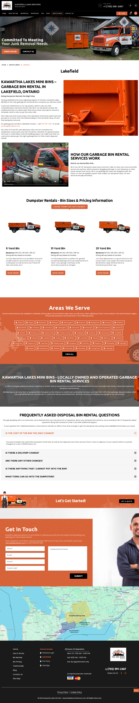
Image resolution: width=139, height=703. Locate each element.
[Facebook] (130, 5)
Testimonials (18, 666)
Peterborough (59, 343)
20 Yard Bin (103, 248)
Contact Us (69, 13)
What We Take (13, 13)
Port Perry (85, 343)
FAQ (42, 13)
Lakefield (47, 338)
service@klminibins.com (10, 126)
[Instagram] (135, 5)
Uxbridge (109, 348)
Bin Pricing (35, 13)
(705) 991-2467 (116, 668)
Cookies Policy (76, 692)
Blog (48, 13)
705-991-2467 (46, 124)
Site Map (16, 678)
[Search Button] (135, 13)
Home (4, 13)
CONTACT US (28, 52)
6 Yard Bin (13, 248)
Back (136, 690)
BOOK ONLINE (13, 273)
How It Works (18, 653)
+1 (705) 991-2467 (113, 6)
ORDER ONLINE (10, 52)
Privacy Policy (62, 692)
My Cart (131, 13)
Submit (78, 576)
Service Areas (57, 13)
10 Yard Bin (58, 248)
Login (123, 13)
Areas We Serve (69, 307)
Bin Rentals (24, 13)
